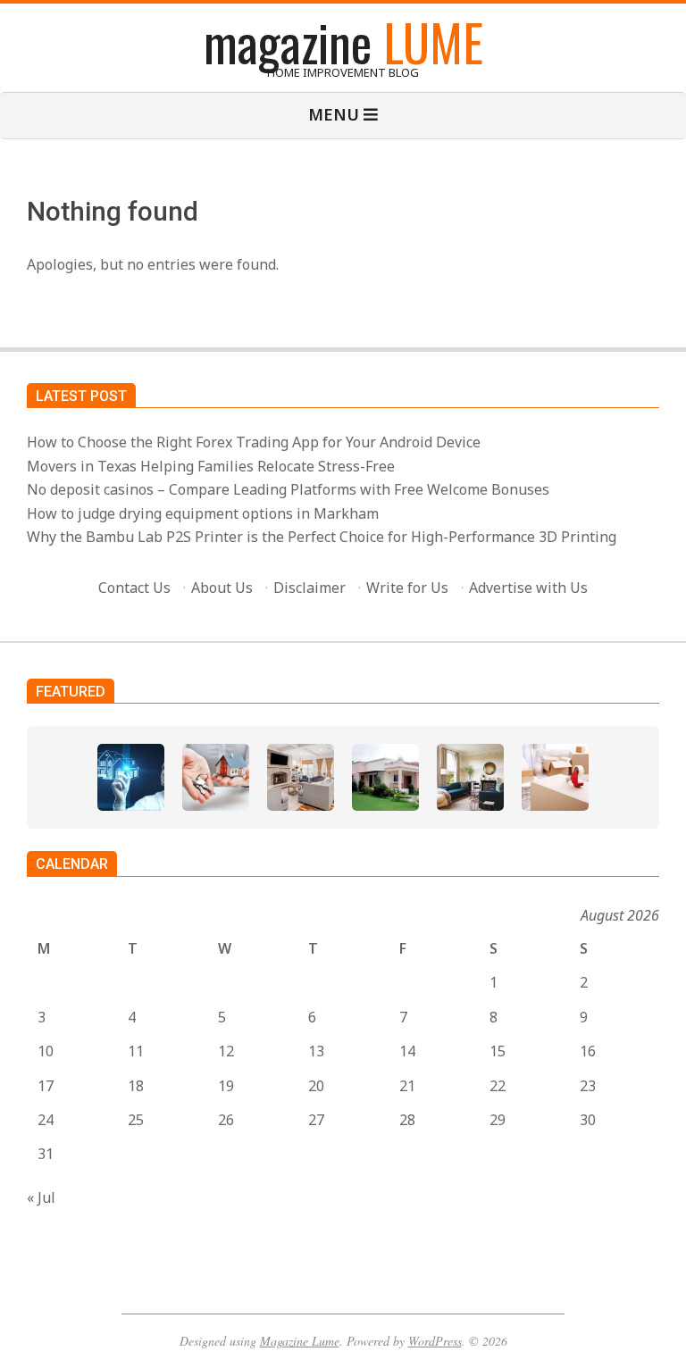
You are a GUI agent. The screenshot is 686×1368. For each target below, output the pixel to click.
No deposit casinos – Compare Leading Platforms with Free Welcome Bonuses (288, 489)
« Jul (41, 1197)
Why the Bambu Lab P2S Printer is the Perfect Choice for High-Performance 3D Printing (321, 536)
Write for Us (407, 587)
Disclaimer (309, 587)
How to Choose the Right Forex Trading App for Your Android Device (254, 442)
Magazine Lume (299, 1340)
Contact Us (134, 587)
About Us (222, 587)
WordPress (435, 1340)
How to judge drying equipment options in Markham (203, 513)
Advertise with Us (528, 587)
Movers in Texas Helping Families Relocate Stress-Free (211, 466)
